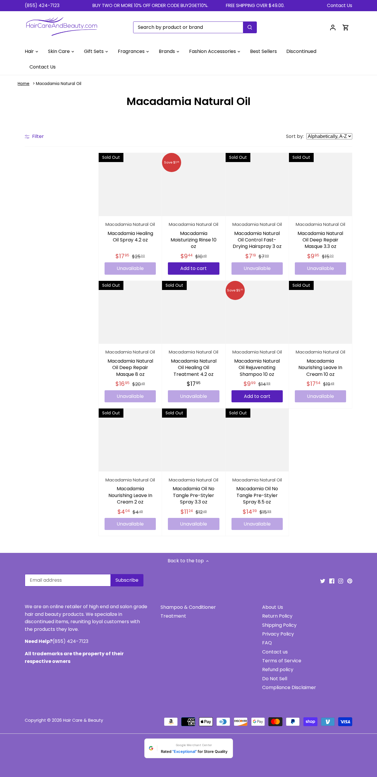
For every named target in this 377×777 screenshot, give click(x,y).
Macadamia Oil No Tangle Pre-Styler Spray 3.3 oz (193, 491)
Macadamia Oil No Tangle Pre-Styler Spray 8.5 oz (257, 491)
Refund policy (277, 669)
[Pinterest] (349, 581)
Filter (37, 136)
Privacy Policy (278, 634)
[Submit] (250, 27)
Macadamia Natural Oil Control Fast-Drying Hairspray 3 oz (257, 235)
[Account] (332, 27)
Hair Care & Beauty (83, 720)
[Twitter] (322, 581)
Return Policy (277, 616)
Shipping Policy (279, 625)
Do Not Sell (274, 678)
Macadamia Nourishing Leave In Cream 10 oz (320, 363)
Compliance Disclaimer (289, 687)
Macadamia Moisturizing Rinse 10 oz (193, 235)
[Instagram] (340, 581)
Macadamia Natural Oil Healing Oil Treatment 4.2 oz (193, 363)
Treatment (173, 616)
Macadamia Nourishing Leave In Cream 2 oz (130, 491)
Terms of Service (281, 660)
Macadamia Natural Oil (58, 83)
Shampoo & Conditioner (188, 607)
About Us (272, 607)
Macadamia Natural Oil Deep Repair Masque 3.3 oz (320, 235)
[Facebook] (331, 581)
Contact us (275, 651)
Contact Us (339, 5)
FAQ (267, 642)
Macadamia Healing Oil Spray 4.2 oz (130, 232)
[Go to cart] (345, 27)
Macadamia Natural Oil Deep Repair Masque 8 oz (130, 363)
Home (23, 83)
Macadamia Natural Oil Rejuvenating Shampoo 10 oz (257, 363)
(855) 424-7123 (42, 5)
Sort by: (295, 136)
